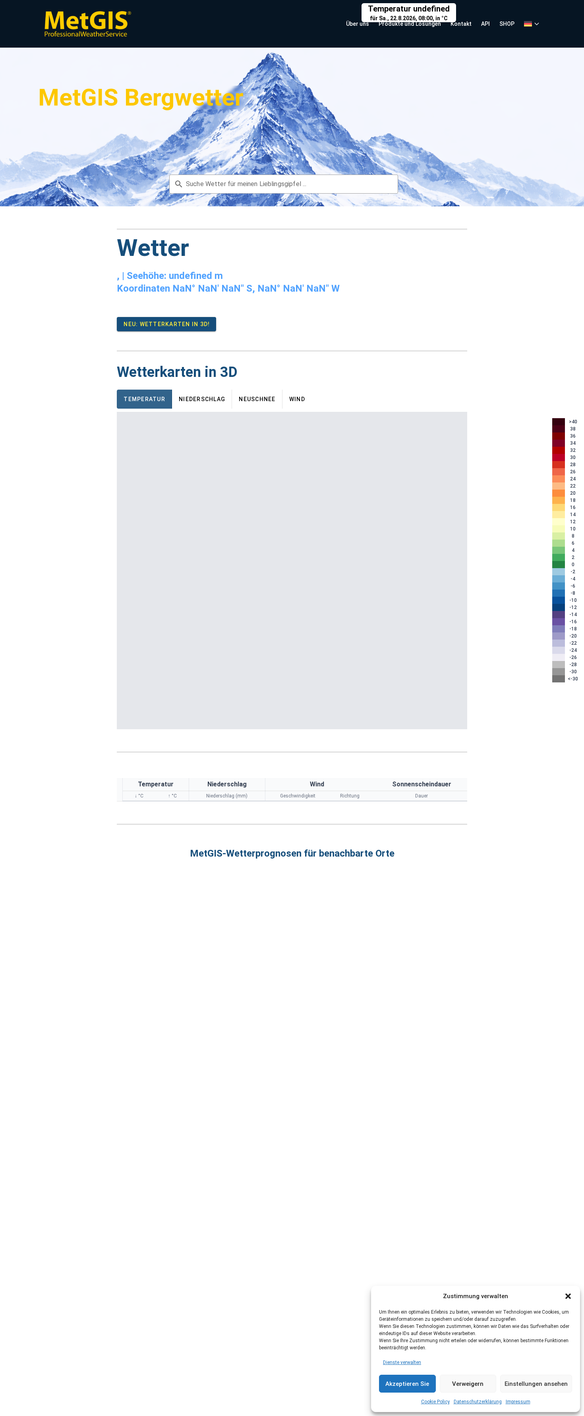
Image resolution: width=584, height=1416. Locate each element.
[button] (568, 1296)
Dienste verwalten (402, 1362)
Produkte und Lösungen (410, 24)
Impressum (518, 1401)
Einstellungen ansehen (536, 1383)
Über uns (357, 24)
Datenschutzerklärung (478, 1401)
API (485, 24)
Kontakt (461, 24)
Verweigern (467, 1383)
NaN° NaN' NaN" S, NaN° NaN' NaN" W (256, 288)
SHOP (506, 24)
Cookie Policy (435, 1401)
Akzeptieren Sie (407, 1383)
